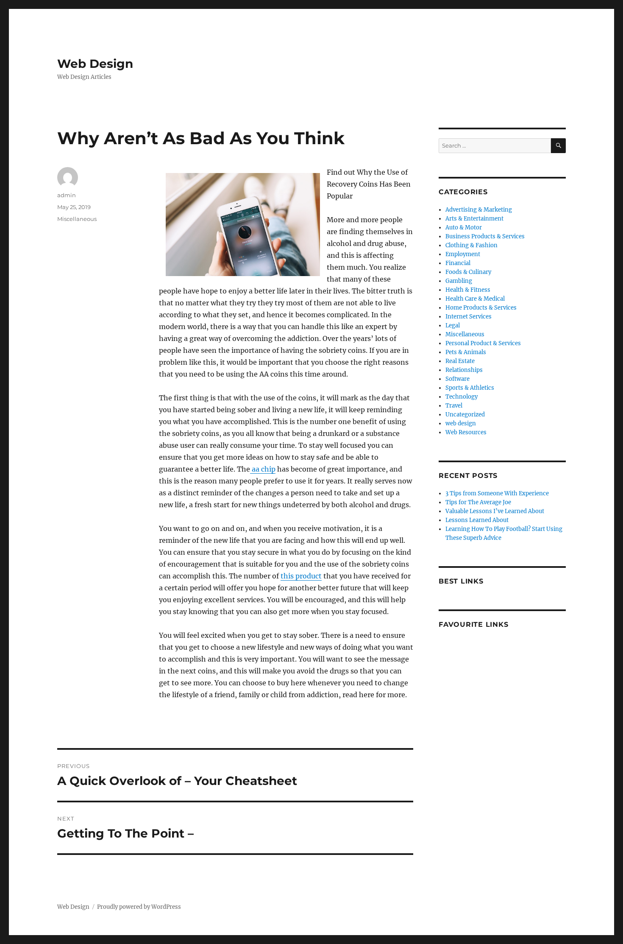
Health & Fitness (467, 289)
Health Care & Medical (475, 298)
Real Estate (460, 361)
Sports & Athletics (469, 387)
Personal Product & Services (483, 343)
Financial (457, 263)
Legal (452, 325)
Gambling (458, 281)
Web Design (95, 63)
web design (460, 423)
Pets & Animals (465, 352)
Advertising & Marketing (478, 209)
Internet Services (468, 316)
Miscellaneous (77, 218)
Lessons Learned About (477, 520)
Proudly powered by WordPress (139, 906)
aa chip (262, 469)
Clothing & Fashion (471, 245)
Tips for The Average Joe (478, 502)
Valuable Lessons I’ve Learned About (494, 511)
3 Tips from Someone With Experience (497, 493)
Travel (453, 405)
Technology (461, 396)
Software (457, 379)
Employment (462, 254)
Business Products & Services (485, 236)
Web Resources (466, 432)
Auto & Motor (463, 227)
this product (301, 576)
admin (66, 195)
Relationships (464, 370)
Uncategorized (465, 414)
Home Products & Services (481, 307)
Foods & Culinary (468, 272)
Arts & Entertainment (474, 218)
